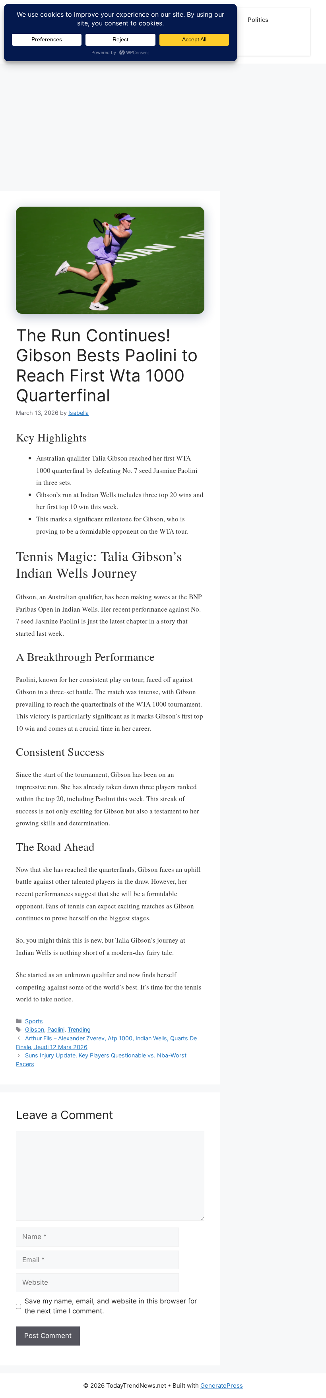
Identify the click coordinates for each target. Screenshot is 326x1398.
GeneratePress (221, 1385)
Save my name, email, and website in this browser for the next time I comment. (111, 1306)
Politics (258, 19)
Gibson (34, 1029)
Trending (79, 1029)
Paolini (55, 1029)
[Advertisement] (163, 123)
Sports (34, 1021)
